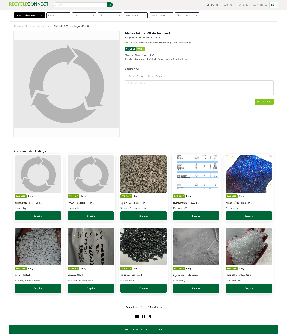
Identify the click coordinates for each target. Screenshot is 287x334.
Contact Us (131, 307)
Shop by (25, 15)
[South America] (273, 5)
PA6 (48, 26)
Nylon (39, 26)
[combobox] (134, 15)
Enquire (38, 216)
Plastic (28, 26)
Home (17, 26)
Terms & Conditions (151, 307)
